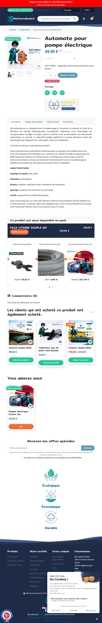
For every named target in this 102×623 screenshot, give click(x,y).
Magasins (34, 586)
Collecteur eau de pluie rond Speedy (49, 349)
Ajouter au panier (68, 75)
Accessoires (24, 30)
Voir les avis (68, 109)
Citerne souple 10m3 (79, 347)
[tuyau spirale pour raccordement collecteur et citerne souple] (22, 262)
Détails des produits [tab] (34, 122)
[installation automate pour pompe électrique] (80, 262)
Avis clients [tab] (68, 122)
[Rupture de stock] (21, 396)
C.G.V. (66, 617)
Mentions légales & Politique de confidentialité (44, 617)
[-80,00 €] (80, 332)
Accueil (12, 30)
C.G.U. (72, 617)
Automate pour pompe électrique (80, 244)
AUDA (41, 614)
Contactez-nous (37, 577)
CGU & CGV (35, 565)
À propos (34, 569)
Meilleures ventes (15, 565)
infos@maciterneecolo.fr (43, 10)
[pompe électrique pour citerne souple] (51, 262)
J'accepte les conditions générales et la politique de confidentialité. (52, 457)
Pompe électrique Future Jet (51, 244)
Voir (21, 426)
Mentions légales (37, 561)
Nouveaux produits (15, 561)
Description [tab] (16, 122)
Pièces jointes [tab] (53, 122)
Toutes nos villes (51, 620)
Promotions (12, 557)
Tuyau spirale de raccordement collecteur (22, 244)
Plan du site (35, 582)
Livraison (34, 557)
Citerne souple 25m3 (20, 347)
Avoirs (55, 568)
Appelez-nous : (20, 10)
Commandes (57, 564)
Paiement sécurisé (38, 573)
